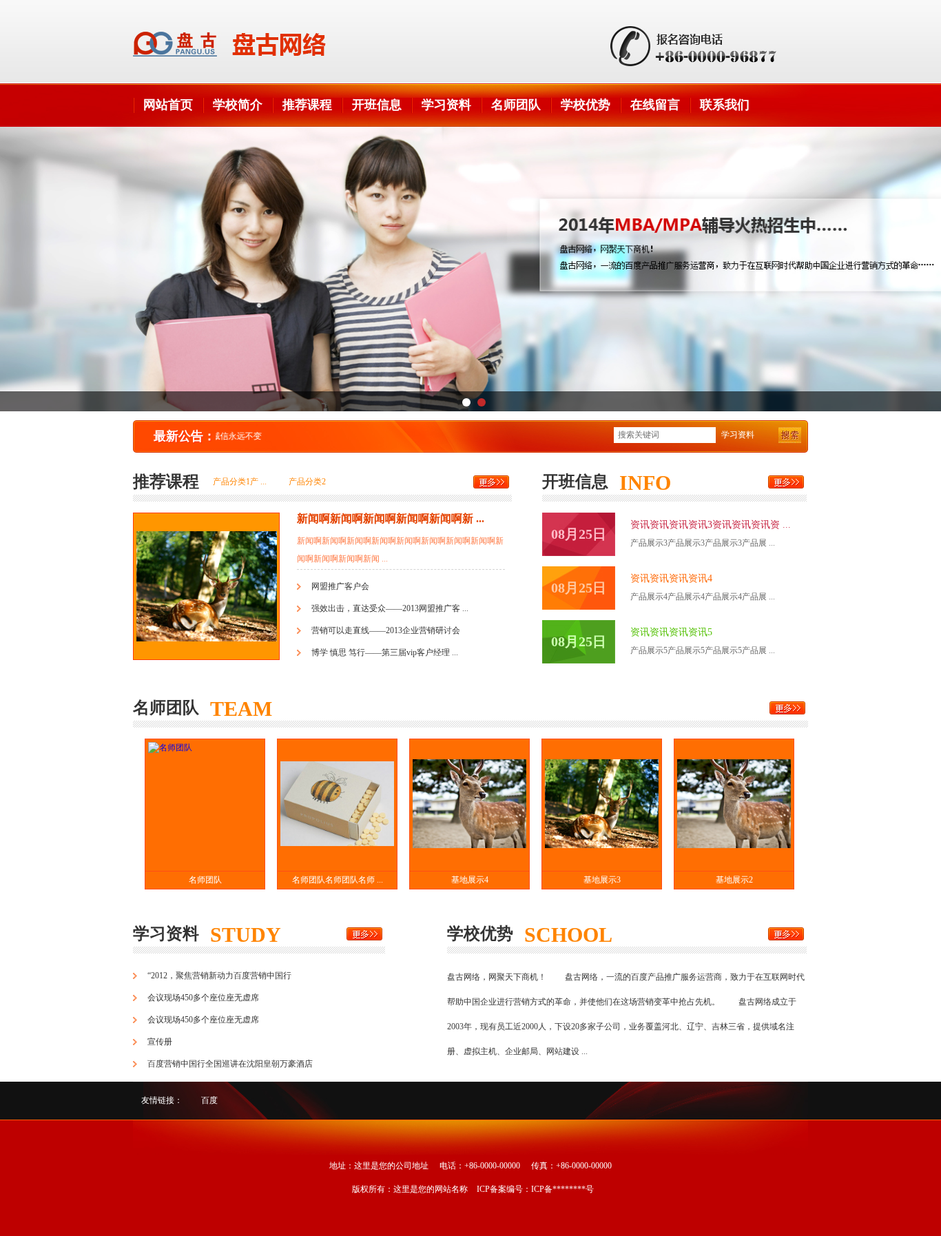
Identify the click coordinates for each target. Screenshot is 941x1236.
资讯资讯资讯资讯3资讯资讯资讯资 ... (710, 524)
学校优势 (585, 105)
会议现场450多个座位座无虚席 (203, 997)
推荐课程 (307, 105)
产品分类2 (307, 481)
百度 (209, 1100)
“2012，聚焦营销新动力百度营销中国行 (219, 975)
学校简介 (237, 105)
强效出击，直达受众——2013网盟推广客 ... (389, 608)
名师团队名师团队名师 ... (337, 880)
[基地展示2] (734, 805)
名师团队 (516, 105)
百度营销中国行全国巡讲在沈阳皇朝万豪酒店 (230, 1064)
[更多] (491, 481)
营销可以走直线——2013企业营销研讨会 (385, 630)
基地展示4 (469, 880)
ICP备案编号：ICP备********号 (535, 1189)
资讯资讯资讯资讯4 (671, 578)
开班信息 (377, 105)
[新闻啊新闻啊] (206, 653)
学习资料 (446, 105)
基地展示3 (602, 880)
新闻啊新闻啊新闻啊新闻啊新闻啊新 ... (390, 518)
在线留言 (655, 105)
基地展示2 (734, 880)
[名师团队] (205, 805)
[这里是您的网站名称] (229, 44)
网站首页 (168, 105)
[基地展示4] (469, 805)
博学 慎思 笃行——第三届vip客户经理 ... (384, 652)
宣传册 (159, 1042)
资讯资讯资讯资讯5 (671, 632)
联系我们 (724, 105)
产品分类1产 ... (240, 481)
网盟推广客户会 (340, 586)
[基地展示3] (601, 805)
